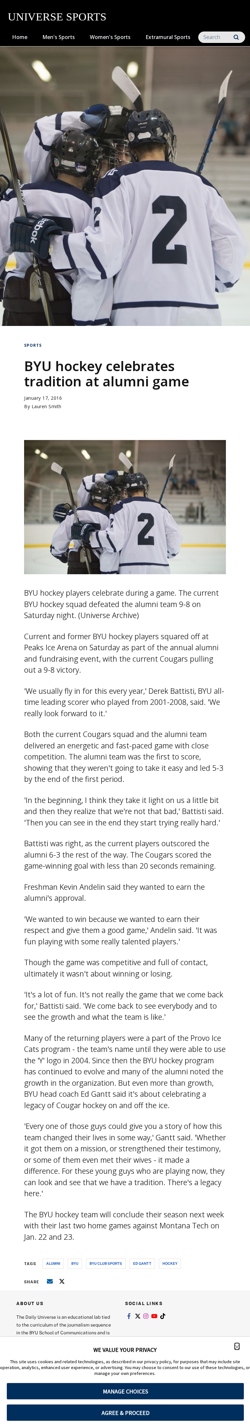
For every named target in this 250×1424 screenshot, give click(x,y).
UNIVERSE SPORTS (57, 17)
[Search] (236, 37)
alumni (53, 1263)
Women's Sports (110, 37)
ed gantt (142, 1263)
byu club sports (106, 1263)
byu (74, 1263)
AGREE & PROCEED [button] (125, 1413)
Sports (33, 345)
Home (19, 37)
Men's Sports (58, 37)
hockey (169, 1263)
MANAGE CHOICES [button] (125, 1391)
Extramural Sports (168, 37)
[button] (237, 1346)
